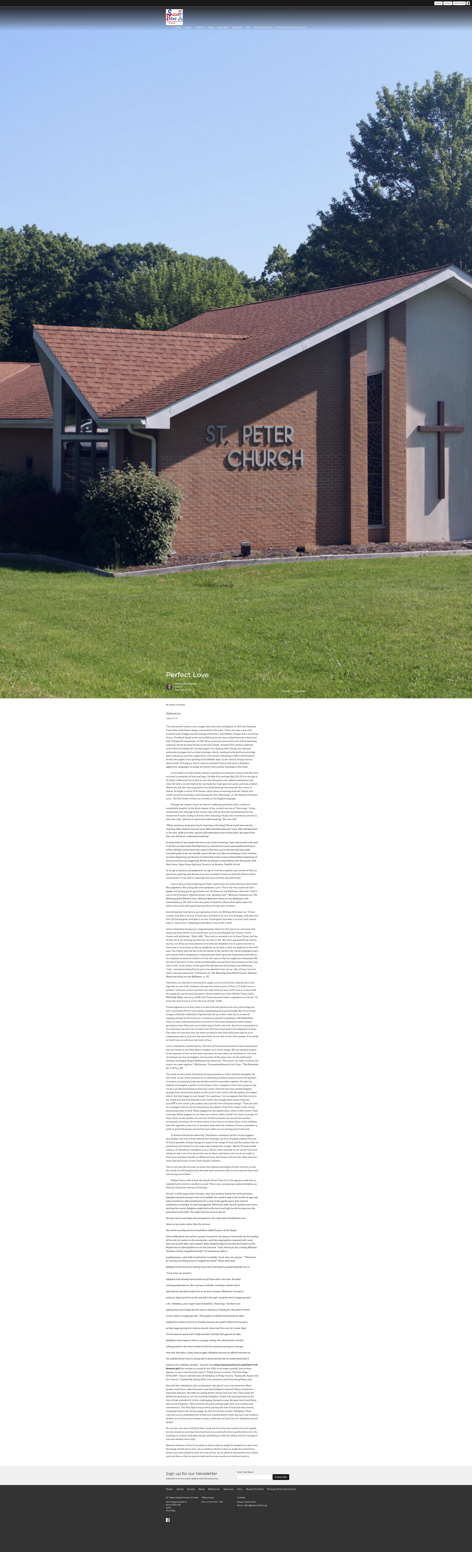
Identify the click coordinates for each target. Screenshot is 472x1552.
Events (200, 27)
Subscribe (281, 1477)
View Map (170, 1510)
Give (248, 27)
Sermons (237, 27)
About (188, 27)
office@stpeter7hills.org (255, 1505)
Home (178, 27)
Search (438, 3)
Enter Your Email (245, 1472)
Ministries (223, 27)
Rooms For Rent (263, 27)
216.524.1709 (459, 3)
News (210, 27)
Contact (447, 3)
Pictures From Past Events (291, 27)
